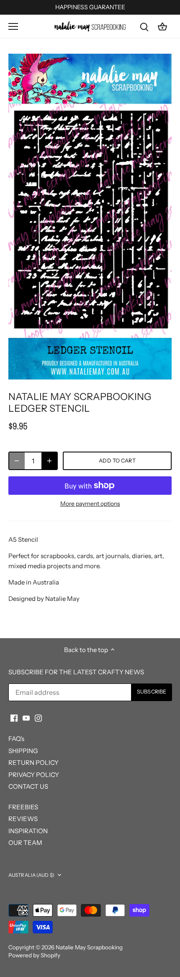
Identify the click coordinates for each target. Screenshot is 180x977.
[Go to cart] (162, 26)
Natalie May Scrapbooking (89, 947)
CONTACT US (28, 786)
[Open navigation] (13, 26)
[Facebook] (14, 717)
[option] (90, 216)
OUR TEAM (25, 843)
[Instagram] (38, 717)
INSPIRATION (28, 831)
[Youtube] (26, 717)
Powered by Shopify (34, 955)
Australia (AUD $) (31, 875)
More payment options (90, 504)
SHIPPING (23, 751)
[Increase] (49, 461)
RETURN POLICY (33, 763)
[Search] (144, 26)
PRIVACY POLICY (33, 775)
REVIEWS (23, 819)
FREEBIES (23, 807)
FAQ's (16, 739)
